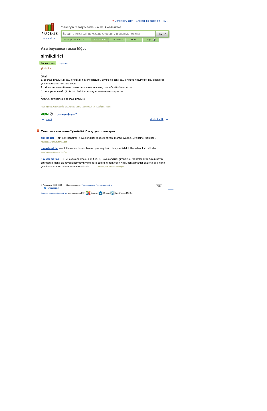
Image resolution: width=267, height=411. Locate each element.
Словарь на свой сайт (148, 21)
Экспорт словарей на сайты (54, 193)
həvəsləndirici (49, 148)
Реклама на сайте (104, 185)
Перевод (63, 63)
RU (164, 21)
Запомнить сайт (124, 21)
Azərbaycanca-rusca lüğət (76, 39)
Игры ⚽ (151, 39)
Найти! (162, 33)
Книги (134, 39)
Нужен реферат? (66, 114)
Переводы (117, 39)
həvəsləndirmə (50, 158)
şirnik (49, 119)
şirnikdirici (47, 137)
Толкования (100, 39)
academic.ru (49, 38)
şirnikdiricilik (156, 119)
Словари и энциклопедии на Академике (91, 27)
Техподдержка (88, 185)
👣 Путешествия (51, 188)
